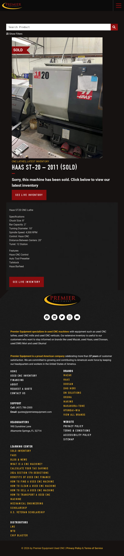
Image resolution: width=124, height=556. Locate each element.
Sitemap (69, 439)
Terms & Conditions (77, 430)
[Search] (114, 27)
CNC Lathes (19, 161)
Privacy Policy (73, 426)
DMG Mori (70, 388)
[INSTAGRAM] (70, 317)
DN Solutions (72, 392)
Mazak (68, 375)
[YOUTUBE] (77, 317)
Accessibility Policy (77, 435)
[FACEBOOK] (47, 317)
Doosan (68, 384)
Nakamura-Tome (74, 406)
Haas (67, 379)
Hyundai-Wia (72, 410)
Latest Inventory (38, 161)
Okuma (68, 397)
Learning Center (21, 446)
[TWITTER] (62, 317)
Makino (68, 401)
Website (69, 422)
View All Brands (75, 414)
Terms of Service (93, 548)
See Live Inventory (29, 195)
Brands (68, 371)
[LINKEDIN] (54, 317)
